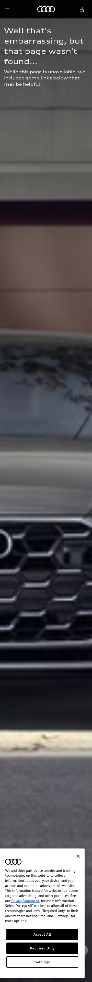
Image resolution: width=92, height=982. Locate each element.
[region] (42, 913)
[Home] (46, 9)
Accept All (42, 934)
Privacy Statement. (25, 901)
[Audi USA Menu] (8, 9)
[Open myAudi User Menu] (82, 9)
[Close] (78, 856)
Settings (42, 962)
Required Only (42, 948)
